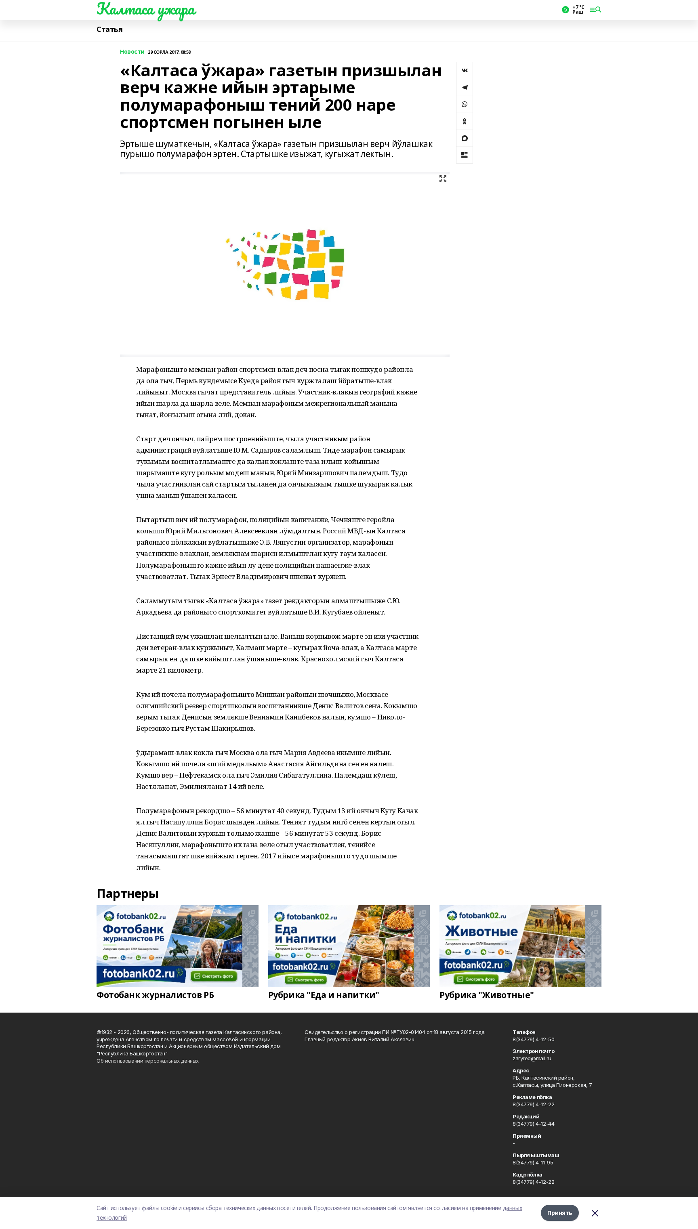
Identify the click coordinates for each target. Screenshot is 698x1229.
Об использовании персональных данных (148, 1060)
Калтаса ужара (146, 8)
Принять (559, 1212)
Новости (132, 51)
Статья (109, 29)
